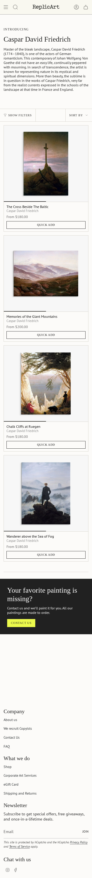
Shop (8, 766)
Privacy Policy (79, 842)
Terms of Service (19, 846)
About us (10, 719)
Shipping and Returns (20, 793)
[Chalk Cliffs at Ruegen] (46, 384)
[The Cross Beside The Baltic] (46, 163)
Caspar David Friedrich (22, 210)
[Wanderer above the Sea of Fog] (46, 493)
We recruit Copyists (18, 728)
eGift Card (11, 784)
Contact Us (12, 737)
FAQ (7, 746)
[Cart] (85, 7)
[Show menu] (5, 7)
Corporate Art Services (20, 775)
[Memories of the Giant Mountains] (46, 273)
